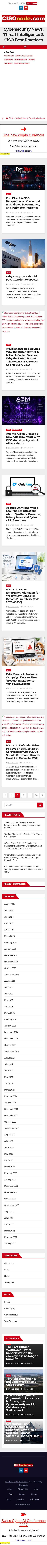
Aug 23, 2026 (13, 1363)
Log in (7, 1302)
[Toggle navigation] (25, 47)
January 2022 (10, 1244)
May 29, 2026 (13, 448)
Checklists (8, 1263)
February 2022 (10, 1237)
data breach (8, 63)
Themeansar (23, 1485)
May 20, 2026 (13, 607)
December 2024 (11, 1032)
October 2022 (10, 1199)
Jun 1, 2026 (13, 369)
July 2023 (8, 1141)
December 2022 (11, 1186)
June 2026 (9, 917)
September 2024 (11, 1051)
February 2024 (10, 1096)
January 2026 (10, 949)
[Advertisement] (23, 89)
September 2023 (11, 1128)
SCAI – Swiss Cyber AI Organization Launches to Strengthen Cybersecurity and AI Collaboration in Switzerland (23, 846)
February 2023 (10, 1173)
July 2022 (8, 1218)
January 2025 (10, 1026)
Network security (21, 59)
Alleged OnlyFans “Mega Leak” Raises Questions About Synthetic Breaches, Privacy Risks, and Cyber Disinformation (23, 514)
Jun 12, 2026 (13, 284)
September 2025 (11, 975)
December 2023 (11, 1109)
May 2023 (8, 1154)
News (8, 194)
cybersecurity (9, 56)
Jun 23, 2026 (13, 212)
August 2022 (9, 1212)
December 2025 (11, 955)
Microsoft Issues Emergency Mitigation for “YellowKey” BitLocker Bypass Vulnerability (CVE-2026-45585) (23, 596)
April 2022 (8, 1224)
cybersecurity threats (21, 63)
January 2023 (10, 1180)
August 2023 (9, 1135)
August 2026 (9, 904)
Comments (11, 1315)
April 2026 (8, 930)
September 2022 (11, 1205)
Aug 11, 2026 (13, 1389)
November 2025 (11, 962)
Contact (22, 1494)
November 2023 (11, 1115)
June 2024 (9, 1071)
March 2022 (9, 1231)
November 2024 (11, 1039)
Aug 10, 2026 (13, 1415)
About (9, 1489)
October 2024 (10, 1045)
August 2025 (9, 981)
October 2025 (10, 968)
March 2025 (9, 1013)
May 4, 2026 (13, 763)
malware (32, 59)
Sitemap (34, 1494)
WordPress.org (10, 1321)
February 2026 (10, 943)
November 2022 (11, 1192)
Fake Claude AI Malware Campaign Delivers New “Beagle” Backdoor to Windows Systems (21, 679)
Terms (11, 1494)
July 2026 (8, 910)
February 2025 (10, 1019)
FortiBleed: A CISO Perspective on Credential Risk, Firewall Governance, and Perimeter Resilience (23, 203)
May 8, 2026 (13, 688)
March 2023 (9, 1167)
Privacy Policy (23, 1489)
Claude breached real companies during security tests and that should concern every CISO (23, 869)
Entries (9, 1308)
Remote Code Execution (24, 56)
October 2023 (10, 1122)
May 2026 (8, 923)
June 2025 (9, 994)
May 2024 (8, 1077)
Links (6, 1270)
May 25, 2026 (13, 525)
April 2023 (8, 1160)
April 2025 (8, 1007)
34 (36, 795)
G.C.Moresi (28, 212)
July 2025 (8, 987)
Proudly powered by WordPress (16, 1482)
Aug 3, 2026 (13, 1440)
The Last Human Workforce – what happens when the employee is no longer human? (22, 825)
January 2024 (10, 1103)
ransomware (8, 59)
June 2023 (9, 1148)
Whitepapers (16, 429)
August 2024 (9, 1058)
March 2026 (9, 936)
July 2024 (8, 1064)
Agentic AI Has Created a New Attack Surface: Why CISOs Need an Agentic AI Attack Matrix (23, 438)
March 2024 (9, 1090)
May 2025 (8, 1000)
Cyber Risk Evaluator (22, 1504)
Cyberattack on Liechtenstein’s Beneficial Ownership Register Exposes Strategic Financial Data (22, 857)
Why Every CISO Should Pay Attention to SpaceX (22, 278)
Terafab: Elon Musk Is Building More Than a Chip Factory (21, 1381)
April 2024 (8, 1083)
